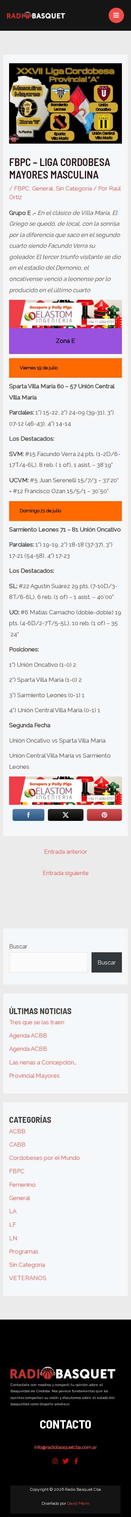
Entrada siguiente (66, 872)
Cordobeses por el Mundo (44, 1157)
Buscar (18, 946)
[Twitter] (66, 1461)
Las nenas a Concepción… (43, 1062)
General (42, 188)
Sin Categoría (74, 188)
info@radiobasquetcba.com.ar (65, 1447)
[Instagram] (55, 1461)
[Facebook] (76, 1461)
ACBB (17, 1131)
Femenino (22, 1184)
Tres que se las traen (36, 1022)
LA (12, 1211)
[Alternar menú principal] (116, 15)
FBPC (21, 188)
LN (13, 1238)
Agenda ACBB (28, 1035)
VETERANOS (27, 1277)
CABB (17, 1144)
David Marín (78, 1503)
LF (12, 1224)
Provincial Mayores (34, 1075)
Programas (23, 1251)
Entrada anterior (65, 851)
